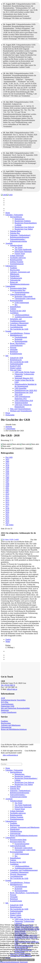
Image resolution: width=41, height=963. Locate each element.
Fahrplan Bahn (15, 231)
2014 (7, 500)
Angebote (9, 243)
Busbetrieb (18, 339)
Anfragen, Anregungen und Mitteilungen (24, 827)
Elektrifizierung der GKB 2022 (26, 390)
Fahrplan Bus (15, 233)
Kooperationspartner (22, 292)
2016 (7, 504)
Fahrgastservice (11, 266)
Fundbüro (13, 268)
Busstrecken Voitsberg (23, 221)
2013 (7, 498)
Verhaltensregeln (16, 278)
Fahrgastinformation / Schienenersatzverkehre (18, 240)
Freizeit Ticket (20, 254)
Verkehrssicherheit (21, 403)
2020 (7, 512)
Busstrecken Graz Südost (24, 229)
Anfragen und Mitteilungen (10, 725)
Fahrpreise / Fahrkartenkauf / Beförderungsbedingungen (20, 236)
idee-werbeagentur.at (10, 755)
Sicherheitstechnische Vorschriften (13, 700)
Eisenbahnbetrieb (21, 337)
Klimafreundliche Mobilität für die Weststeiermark (26, 385)
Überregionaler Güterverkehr (25, 298)
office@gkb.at (12, 689)
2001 (7, 488)
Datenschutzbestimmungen (9, 962)
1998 (7, 484)
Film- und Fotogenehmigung (20, 409)
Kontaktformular (16, 354)
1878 (7, 465)
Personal (13, 347)
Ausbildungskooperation (23, 317)
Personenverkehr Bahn (18, 288)
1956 (7, 474)
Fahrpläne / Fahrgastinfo (14, 215)
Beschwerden (15, 270)
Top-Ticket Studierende (23, 249)
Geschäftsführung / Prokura (20, 333)
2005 (7, 490)
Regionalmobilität (16, 300)
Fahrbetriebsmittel (16, 364)
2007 (7, 492)
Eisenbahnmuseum (17, 264)
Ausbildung (14, 313)
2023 (7, 519)
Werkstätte (14, 350)
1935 (7, 470)
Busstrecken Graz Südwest (24, 227)
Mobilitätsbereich (16, 335)
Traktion (13, 309)
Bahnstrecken (19, 219)
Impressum (5, 710)
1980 (7, 478)
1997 (7, 482)
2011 (7, 496)
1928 (7, 468)
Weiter (7, 641)
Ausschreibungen (7, 704)
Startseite (8, 427)
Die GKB (9, 457)
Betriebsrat (14, 352)
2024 (7, 521)
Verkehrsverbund (16, 245)
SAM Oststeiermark (22, 303)
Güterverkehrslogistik (18, 294)
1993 (7, 480)
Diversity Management (18, 325)
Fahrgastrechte (15, 280)
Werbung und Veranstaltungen (21, 411)
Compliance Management (19, 323)
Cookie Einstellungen (8, 712)
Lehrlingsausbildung (22, 315)
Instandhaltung (15, 307)
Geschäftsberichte (16, 327)
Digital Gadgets (15, 368)
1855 (7, 459)
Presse (7, 413)
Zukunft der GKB (16, 358)
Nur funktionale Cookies (26, 960)
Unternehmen (10, 286)
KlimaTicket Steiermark (23, 251)
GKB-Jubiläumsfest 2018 (24, 401)
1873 (7, 463)
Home (7, 213)
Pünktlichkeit (14, 276)
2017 (7, 506)
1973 (7, 476)
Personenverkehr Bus (17, 290)
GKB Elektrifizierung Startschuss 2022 (22, 398)
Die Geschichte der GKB (19, 329)
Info (6, 356)
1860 (7, 461)
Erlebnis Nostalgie (16, 262)
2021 (7, 514)
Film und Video (15, 370)
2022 (7, 517)
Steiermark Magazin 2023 (24, 378)
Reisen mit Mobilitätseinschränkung (14, 729)
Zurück (8, 639)
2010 (7, 494)
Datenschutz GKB (7, 706)
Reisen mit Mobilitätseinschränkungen (19, 283)
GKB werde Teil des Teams (25, 372)
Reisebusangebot (16, 260)
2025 (7, 523)
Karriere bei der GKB (18, 311)
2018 (7, 508)
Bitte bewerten (6, 448)
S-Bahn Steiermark (17, 256)
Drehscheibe (9, 415)
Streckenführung (16, 217)
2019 (7, 510)
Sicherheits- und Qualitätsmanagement (18, 320)
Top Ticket (18, 247)
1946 (7, 472)
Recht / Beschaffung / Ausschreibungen (18, 344)
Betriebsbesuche (16, 360)
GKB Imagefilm (20, 388)
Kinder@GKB (15, 366)
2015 (7, 502)
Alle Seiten (9, 525)
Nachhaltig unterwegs (18, 258)
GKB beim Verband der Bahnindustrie (23, 406)
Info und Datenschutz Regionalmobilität (15, 708)
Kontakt (8, 331)
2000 (7, 486)
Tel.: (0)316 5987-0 (8, 685)
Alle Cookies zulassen (8, 960)
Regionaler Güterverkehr (23, 296)
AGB (3, 698)
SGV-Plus (4, 702)
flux (16, 305)
